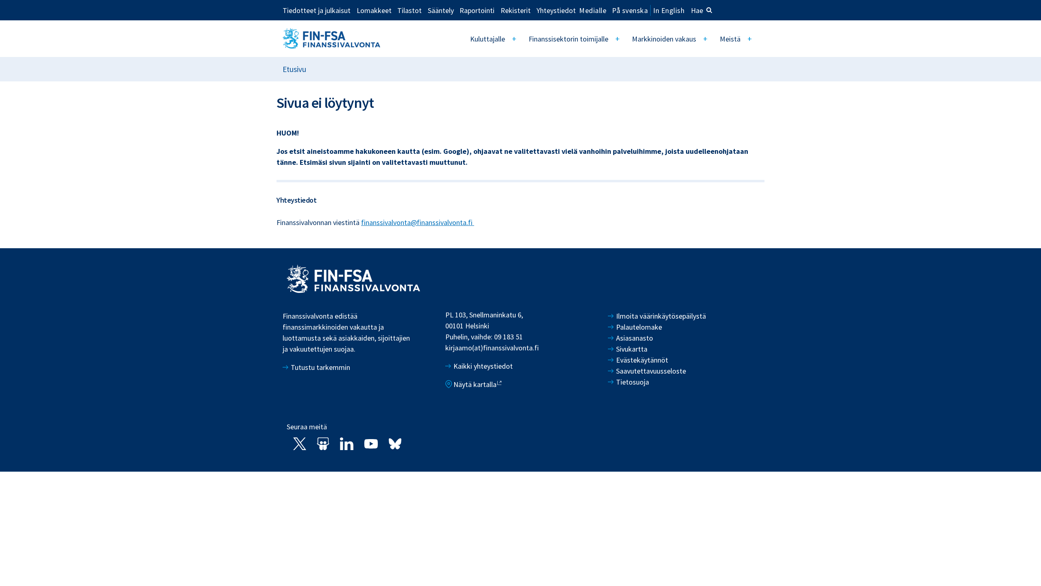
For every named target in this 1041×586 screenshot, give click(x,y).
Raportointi (477, 10)
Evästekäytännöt (642, 360)
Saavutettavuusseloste (651, 371)
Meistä (730, 39)
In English (668, 10)
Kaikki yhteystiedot (483, 366)
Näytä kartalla (475, 384)
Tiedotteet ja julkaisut (317, 10)
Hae (697, 10)
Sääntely (441, 10)
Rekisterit (516, 10)
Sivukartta (631, 349)
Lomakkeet (374, 10)
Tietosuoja (632, 382)
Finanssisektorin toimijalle (568, 39)
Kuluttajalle (487, 39)
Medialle (592, 10)
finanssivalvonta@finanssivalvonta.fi (417, 222)
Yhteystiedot (556, 10)
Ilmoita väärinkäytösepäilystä (661, 316)
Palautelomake (639, 327)
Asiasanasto (634, 338)
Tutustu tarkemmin (320, 367)
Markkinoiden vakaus (664, 39)
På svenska (630, 10)
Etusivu (294, 69)
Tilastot (409, 10)
